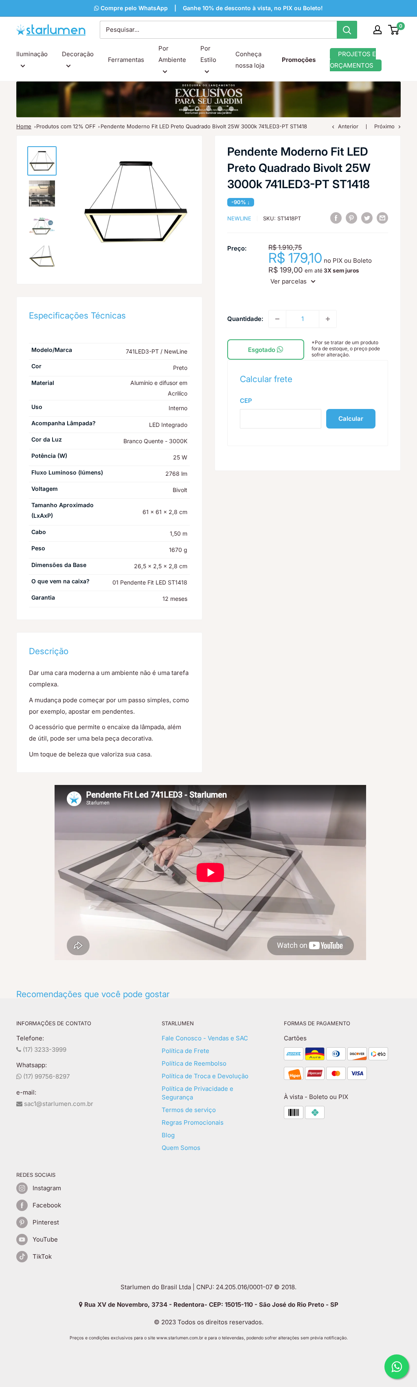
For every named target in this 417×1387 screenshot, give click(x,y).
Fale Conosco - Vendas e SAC (205, 1038)
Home (23, 126)
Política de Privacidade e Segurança (197, 1093)
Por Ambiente (172, 54)
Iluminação (32, 54)
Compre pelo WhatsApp (133, 7)
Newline (239, 218)
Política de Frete (185, 1051)
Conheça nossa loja (249, 59)
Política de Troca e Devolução (205, 1076)
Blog (168, 1135)
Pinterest (46, 1222)
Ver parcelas (288, 281)
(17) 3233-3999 (43, 1049)
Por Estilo (208, 54)
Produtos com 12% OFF (66, 126)
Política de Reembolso (194, 1063)
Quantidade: (245, 319)
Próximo (384, 126)
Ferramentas (126, 60)
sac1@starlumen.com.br (57, 1104)
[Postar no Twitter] (367, 218)
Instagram (47, 1188)
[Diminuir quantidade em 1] (277, 319)
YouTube (45, 1239)
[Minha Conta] (377, 29)
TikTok (42, 1256)
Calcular (350, 418)
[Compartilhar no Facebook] (336, 218)
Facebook (47, 1205)
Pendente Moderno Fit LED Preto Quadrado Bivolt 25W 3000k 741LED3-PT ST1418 (204, 126)
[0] (394, 30)
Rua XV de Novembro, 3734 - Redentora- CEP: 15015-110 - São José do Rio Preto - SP (210, 1304)
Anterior (348, 126)
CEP (246, 400)
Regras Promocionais (193, 1122)
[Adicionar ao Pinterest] (351, 218)
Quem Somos (181, 1148)
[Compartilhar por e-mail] (382, 218)
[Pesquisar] (347, 30)
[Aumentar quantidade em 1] (327, 319)
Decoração (78, 54)
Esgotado (262, 350)
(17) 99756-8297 (46, 1076)
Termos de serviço (189, 1110)
